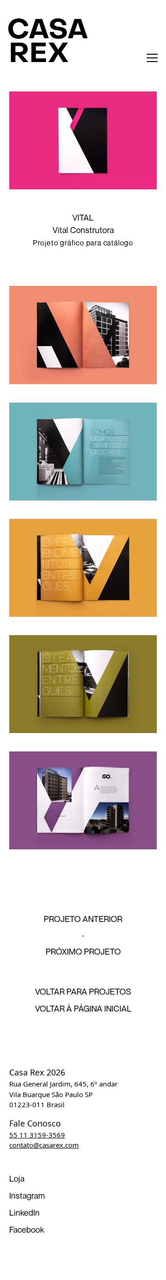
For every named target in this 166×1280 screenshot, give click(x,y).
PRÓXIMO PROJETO (83, 951)
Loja (16, 1178)
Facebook (26, 1229)
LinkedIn (24, 1212)
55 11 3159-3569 (37, 1134)
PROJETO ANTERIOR (83, 919)
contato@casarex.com (44, 1144)
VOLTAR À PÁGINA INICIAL (83, 1008)
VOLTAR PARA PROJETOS (83, 991)
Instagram (27, 1195)
